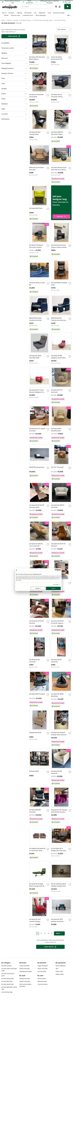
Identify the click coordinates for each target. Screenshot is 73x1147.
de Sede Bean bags (7, 992)
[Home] (9, 7)
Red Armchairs (42, 978)
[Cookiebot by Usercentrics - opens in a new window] (56, 570)
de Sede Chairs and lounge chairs (42, 20)
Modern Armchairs (24, 981)
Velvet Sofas (59, 971)
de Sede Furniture (26, 20)
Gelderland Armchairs (25, 971)
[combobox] (37, 7)
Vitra (57, 968)
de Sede (15, 20)
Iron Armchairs (42, 971)
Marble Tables (60, 974)
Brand (9, 20)
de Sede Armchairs (60, 20)
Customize (37, 588)
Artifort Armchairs (24, 968)
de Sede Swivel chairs (7, 984)
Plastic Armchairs (43, 968)
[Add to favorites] (48, 58)
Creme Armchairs (43, 984)
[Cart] (56, 6)
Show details (55, 584)
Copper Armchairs (43, 966)
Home (3, 20)
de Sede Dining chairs (7, 978)
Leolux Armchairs (24, 966)
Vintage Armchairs (24, 978)
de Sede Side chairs (7, 981)
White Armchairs (42, 981)
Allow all (53, 588)
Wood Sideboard (60, 966)
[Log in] (59, 6)
